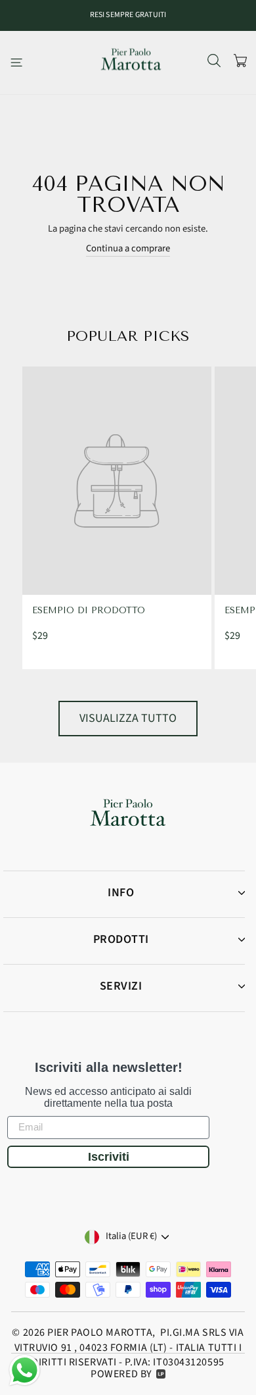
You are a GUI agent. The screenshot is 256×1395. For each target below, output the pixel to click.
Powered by (121, 1374)
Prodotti (121, 939)
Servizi (121, 986)
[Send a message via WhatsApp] (25, 1370)
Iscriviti (108, 1156)
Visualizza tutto (128, 718)
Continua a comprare (128, 248)
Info (121, 892)
